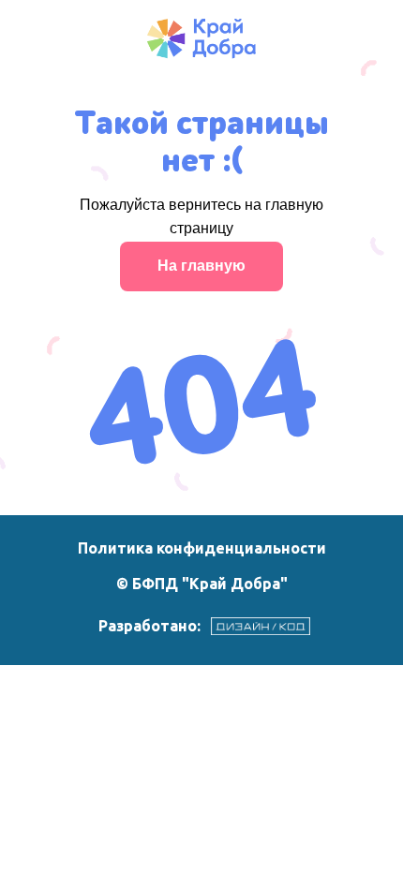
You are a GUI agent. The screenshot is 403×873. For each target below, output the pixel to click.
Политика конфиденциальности (202, 548)
